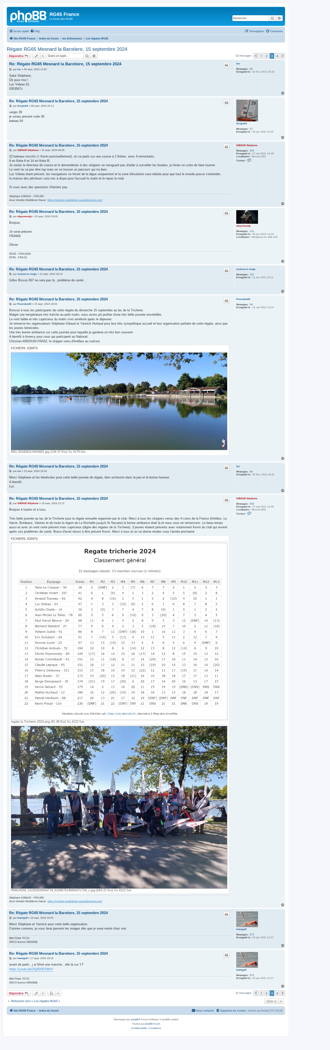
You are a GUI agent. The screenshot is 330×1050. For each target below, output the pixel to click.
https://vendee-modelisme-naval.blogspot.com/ (75, 200)
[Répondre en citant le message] (226, 65)
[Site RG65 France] (29, 15)
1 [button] (261, 56)
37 (251, 128)
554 (252, 150)
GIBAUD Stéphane (247, 145)
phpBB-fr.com (152, 1023)
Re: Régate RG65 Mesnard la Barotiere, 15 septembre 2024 (65, 64)
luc (238, 63)
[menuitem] (35, 31)
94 (251, 68)
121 (252, 231)
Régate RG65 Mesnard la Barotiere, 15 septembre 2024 (67, 49)
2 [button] (266, 56)
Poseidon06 (243, 299)
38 (251, 304)
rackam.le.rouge (246, 269)
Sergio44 (241, 123)
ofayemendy (243, 225)
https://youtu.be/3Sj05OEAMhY (31, 969)
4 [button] (277, 56)
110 (252, 274)
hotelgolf (241, 929)
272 (252, 934)
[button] (255, 56)
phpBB (135, 1019)
